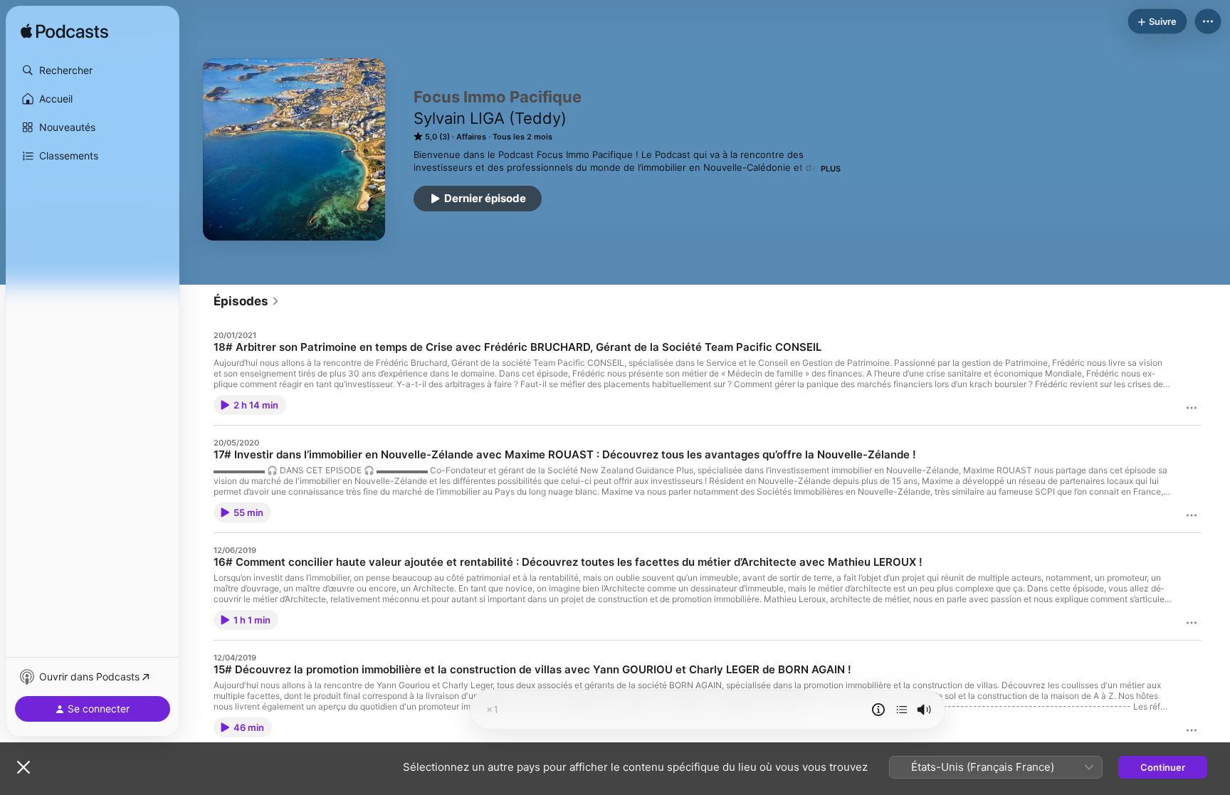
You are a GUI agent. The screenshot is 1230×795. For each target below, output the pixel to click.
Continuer (1162, 767)
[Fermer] (23, 767)
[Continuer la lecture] (901, 710)
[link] (247, 301)
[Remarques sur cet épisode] (878, 710)
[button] (92, 70)
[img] (64, 32)
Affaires (471, 137)
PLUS (831, 169)
